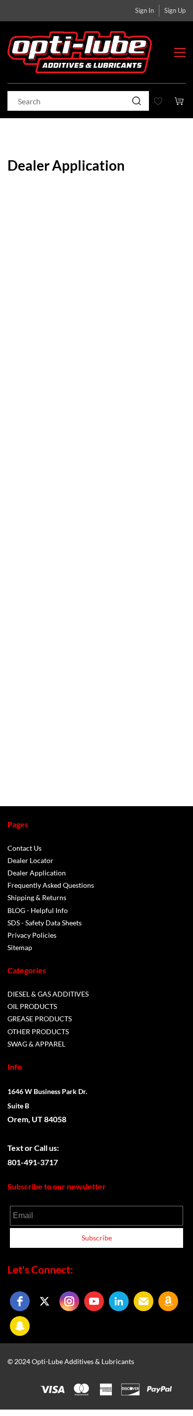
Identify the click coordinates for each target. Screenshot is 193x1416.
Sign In (144, 10)
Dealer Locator (30, 860)
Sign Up (175, 10)
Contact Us (24, 848)
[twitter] (44, 1301)
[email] (143, 1301)
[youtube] (94, 1301)
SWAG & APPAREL (36, 1044)
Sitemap (19, 947)
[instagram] (69, 1301)
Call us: (47, 1147)
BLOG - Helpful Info (37, 910)
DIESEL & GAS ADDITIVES (48, 994)
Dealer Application (36, 872)
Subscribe (97, 1237)
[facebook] (20, 1301)
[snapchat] (20, 1326)
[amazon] (168, 1301)
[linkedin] (119, 1301)
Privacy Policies (31, 935)
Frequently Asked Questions (50, 885)
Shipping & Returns (36, 897)
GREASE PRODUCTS (39, 1018)
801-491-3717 (32, 1162)
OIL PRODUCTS (32, 1006)
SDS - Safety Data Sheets (44, 922)
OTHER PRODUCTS (38, 1031)
